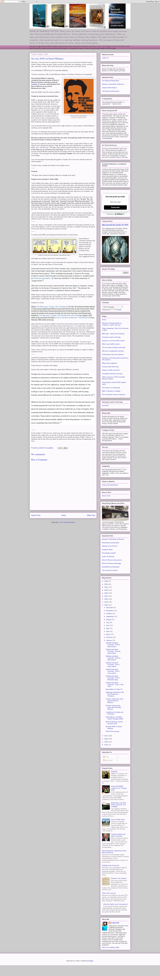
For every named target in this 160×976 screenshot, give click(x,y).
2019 (106, 602)
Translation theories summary (112, 373)
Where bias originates (109, 363)
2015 (106, 742)
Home (63, 515)
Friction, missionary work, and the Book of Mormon (114, 700)
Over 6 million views (118, 819)
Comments (109, 760)
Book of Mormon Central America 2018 (114, 722)
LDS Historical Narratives (110, 91)
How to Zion (106, 496)
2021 (106, 596)
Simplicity (114, 771)
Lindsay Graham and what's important (118, 835)
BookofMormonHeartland (110, 567)
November (110, 610)
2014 (106, 745)
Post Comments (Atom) (67, 522)
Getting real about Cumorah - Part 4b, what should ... (113, 651)
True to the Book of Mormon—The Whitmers (72, 318)
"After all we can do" (109, 893)
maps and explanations (110, 485)
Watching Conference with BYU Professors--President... (115, 694)
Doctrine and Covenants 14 (42, 278)
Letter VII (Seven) (108, 556)
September (110, 616)
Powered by (110, 214)
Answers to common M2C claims (113, 340)
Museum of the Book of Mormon (113, 84)
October (109, 613)
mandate (34, 84)
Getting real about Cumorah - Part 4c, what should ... (113, 644)
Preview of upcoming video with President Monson (113, 707)
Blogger (90, 961)
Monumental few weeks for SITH (115, 225)
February (109, 637)
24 (70, 391)
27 (61, 422)
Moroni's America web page (111, 563)
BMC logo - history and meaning (113, 334)
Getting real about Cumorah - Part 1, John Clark (115, 684)
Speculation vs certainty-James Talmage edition (114, 718)
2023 (106, 590)
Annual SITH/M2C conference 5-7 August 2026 (119, 788)
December (110, 607)
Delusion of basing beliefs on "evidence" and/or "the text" (112, 324)
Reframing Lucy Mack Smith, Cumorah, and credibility (118, 804)
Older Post (91, 515)
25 (94, 395)
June (108, 625)
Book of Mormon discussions (112, 560)
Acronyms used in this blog (111, 337)
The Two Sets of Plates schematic (113, 347)
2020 (106, 599)
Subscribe (115, 207)
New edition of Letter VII (114, 689)
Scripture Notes (107, 549)
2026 (106, 581)
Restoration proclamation (110, 543)
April (108, 631)
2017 (106, 736)
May (108, 628)
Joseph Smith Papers (109, 87)
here (37, 147)
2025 (106, 584)
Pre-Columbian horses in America (113, 394)
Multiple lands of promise (110, 865)
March (108, 634)
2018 (106, 605)
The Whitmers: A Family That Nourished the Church (57, 315)
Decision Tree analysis (118, 878)
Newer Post (35, 515)
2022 (106, 593)
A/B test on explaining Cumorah (113, 351)
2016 (106, 739)
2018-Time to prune (112, 731)
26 (62, 405)
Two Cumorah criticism (110, 570)
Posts (107, 757)
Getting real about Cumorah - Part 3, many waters (113, 664)
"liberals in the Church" (110, 546)
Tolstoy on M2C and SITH (111, 370)
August (108, 619)
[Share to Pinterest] (67, 448)
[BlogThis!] (61, 448)
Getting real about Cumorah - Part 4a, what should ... (113, 658)
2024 (106, 587)
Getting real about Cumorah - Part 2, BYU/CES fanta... (113, 678)
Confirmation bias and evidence (113, 354)
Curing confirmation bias (110, 366)
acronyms (105, 405)
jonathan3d (115, 923)
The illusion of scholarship (111, 388)
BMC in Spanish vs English (111, 391)
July (107, 622)
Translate (118, 309)
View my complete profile (110, 947)
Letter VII (105, 58)
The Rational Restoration (110, 81)
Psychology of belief (109, 553)
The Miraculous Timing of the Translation (52, 307)
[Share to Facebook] (65, 448)
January (109, 640)
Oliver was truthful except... (111, 344)
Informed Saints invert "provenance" (115, 904)
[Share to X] (63, 448)
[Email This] (58, 448)
